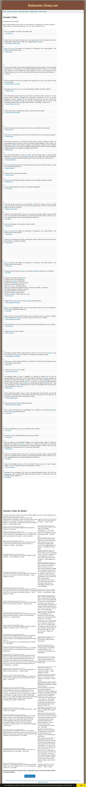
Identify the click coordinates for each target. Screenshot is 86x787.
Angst (8, 287)
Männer (6, 316)
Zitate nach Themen (12, 11)
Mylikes (54, 780)
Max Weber (8, 219)
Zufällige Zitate (34, 11)
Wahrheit (15, 282)
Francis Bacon (8, 188)
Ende (48, 383)
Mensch (13, 146)
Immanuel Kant (9, 33)
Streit (24, 278)
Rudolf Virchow (9, 181)
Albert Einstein (8, 448)
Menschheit (7, 82)
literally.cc (59, 780)
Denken (48, 134)
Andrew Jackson (9, 136)
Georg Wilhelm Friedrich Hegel (12, 43)
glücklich (19, 464)
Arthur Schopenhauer (10, 159)
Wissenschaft (7, 474)
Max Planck (8, 272)
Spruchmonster (48, 780)
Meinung (41, 41)
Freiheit (8, 180)
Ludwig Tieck (8, 364)
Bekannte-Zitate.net (43, 5)
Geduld (50, 410)
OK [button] (81, 785)
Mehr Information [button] (68, 785)
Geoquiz (65, 780)
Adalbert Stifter (9, 149)
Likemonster (22, 780)
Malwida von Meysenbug (11, 209)
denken (6, 205)
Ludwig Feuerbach (9, 168)
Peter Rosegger (9, 295)
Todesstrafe (19, 386)
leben (42, 464)
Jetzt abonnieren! (29, 776)
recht (18, 369)
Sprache (8, 67)
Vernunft (13, 411)
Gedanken (29, 300)
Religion (37, 271)
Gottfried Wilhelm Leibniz (11, 398)
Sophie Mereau (9, 242)
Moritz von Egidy (9, 333)
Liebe (13, 48)
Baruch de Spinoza (10, 467)
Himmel (8, 165)
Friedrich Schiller (9, 90)
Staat (33, 40)
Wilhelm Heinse (9, 326)
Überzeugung (18, 354)
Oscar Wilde (8, 310)
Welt (9, 204)
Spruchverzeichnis (38, 780)
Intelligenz (19, 99)
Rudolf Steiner (8, 51)
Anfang (25, 383)
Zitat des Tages (43, 11)
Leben (5, 48)
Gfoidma (16, 780)
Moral (30, 156)
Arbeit (33, 205)
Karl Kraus (7, 73)
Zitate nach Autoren (24, 11)
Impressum (71, 780)
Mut (27, 287)
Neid (23, 279)
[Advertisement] (24, 34)
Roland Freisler (9, 387)
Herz (50, 239)
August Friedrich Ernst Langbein (13, 404)
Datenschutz (77, 780)
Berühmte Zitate (30, 780)
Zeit (10, 134)
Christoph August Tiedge (11, 371)
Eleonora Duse (9, 225)
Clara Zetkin (8, 430)
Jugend (16, 316)
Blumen (13, 292)
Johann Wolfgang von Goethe (12, 84)
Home (4, 11)
